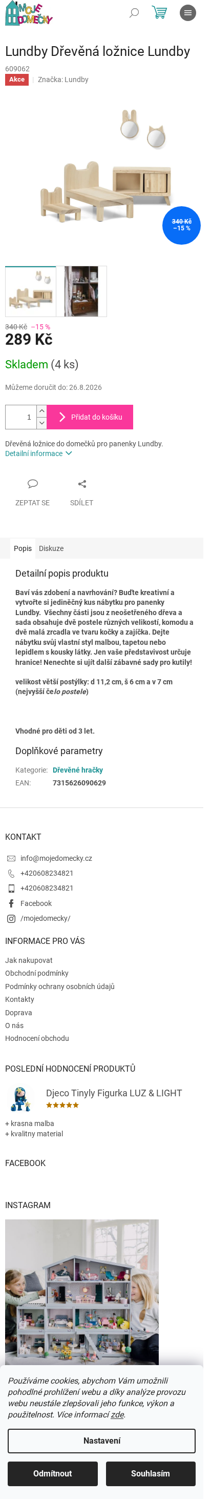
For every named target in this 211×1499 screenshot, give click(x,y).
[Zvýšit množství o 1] (41, 411)
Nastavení (101, 1441)
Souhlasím (150, 1473)
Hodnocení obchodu (37, 1038)
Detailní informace (33, 453)
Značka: (63, 79)
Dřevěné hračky (78, 770)
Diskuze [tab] (51, 548)
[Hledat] (134, 13)
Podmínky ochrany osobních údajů (60, 986)
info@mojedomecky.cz (56, 858)
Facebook (36, 903)
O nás (14, 1025)
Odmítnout (52, 1473)
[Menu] (188, 13)
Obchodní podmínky (37, 973)
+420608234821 (47, 873)
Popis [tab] (23, 548)
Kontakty (19, 999)
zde (117, 1414)
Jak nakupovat (29, 960)
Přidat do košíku (96, 417)
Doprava (18, 1013)
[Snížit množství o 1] (41, 423)
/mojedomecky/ (45, 918)
